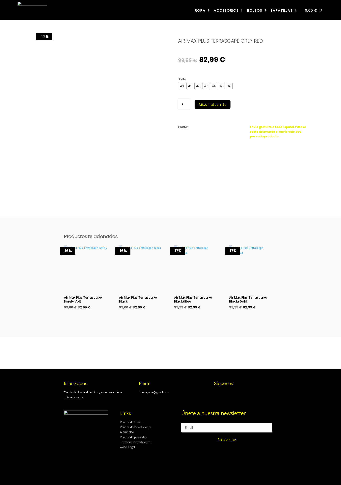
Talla (182, 79)
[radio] (182, 86)
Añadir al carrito (213, 104)
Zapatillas (282, 10)
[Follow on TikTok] (223, 393)
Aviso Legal (127, 447)
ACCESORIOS (226, 10)
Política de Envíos (131, 422)
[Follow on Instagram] (215, 393)
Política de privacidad (133, 437)
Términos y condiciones (135, 442)
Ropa (200, 10)
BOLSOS (254, 10)
